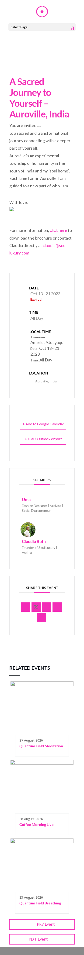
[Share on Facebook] (25, 607)
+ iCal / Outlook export (43, 438)
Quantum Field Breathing (40, 903)
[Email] (41, 617)
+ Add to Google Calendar (43, 424)
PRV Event (46, 924)
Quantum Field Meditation (41, 746)
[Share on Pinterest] (57, 607)
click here (58, 230)
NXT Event (38, 939)
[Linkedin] (46, 607)
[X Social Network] (36, 607)
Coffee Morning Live (36, 824)
